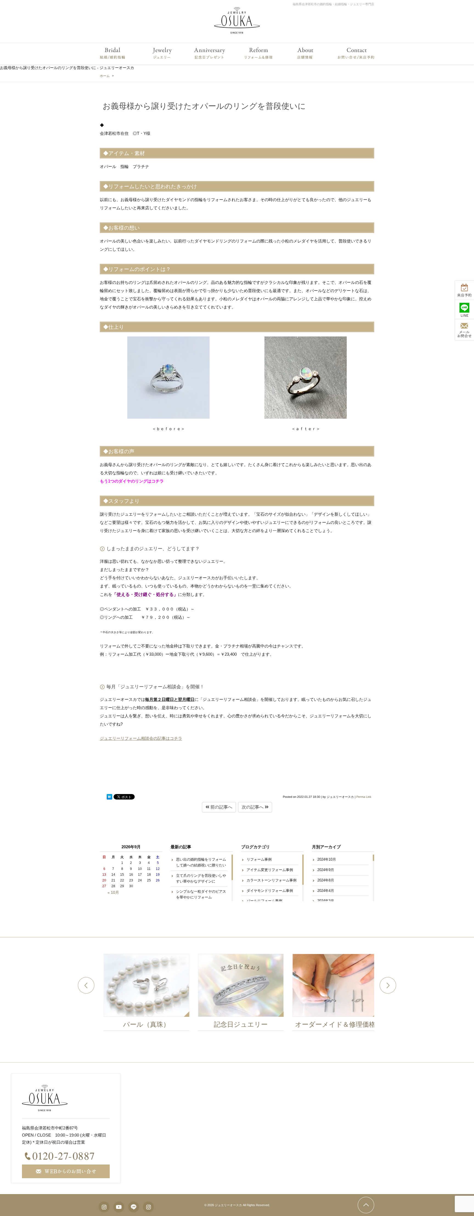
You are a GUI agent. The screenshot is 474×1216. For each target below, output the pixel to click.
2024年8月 (325, 880)
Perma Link (363, 796)
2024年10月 (326, 859)
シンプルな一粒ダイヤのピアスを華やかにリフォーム (201, 894)
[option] (142, 994)
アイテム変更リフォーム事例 (270, 870)
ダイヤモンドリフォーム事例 (270, 891)
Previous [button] (86, 985)
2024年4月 (325, 891)
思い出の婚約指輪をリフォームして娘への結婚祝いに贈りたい (201, 862)
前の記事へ (220, 807)
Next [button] (388, 985)
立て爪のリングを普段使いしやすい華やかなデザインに (201, 878)
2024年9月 (325, 870)
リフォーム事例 (259, 859)
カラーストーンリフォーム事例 (272, 880)
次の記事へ (253, 807)
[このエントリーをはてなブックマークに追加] (109, 796)
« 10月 (113, 892)
